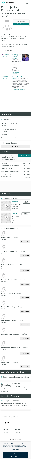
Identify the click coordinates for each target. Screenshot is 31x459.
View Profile (26, 202)
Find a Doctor (18, 432)
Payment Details (15, 146)
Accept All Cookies (15, 456)
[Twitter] (8, 422)
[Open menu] (27, 2)
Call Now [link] (9, 50)
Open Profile (25, 242)
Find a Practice (5, 432)
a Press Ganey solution (10, 417)
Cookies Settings (15, 449)
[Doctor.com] (8, 2)
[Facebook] (3, 422)
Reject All (15, 453)
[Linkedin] (5, 422)
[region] (15, 450)
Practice (14, 202)
